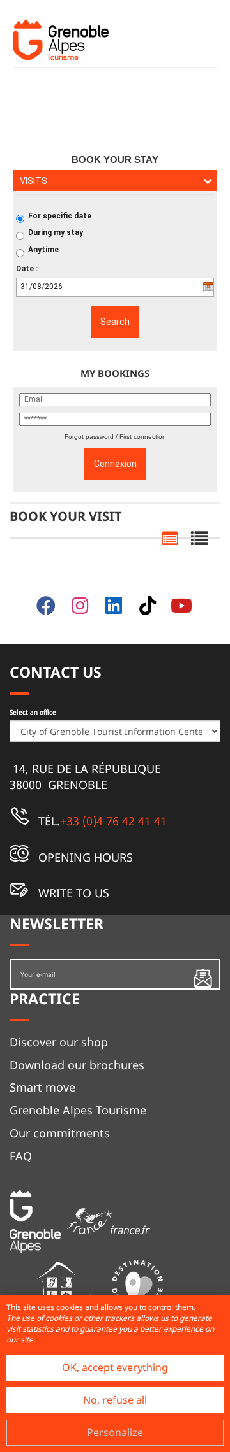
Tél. (101, 821)
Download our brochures (77, 1064)
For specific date (59, 215)
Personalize (115, 1432)
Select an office (33, 712)
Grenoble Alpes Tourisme (78, 1110)
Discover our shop (59, 1042)
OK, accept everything (115, 1367)
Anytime (43, 249)
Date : (27, 268)
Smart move (42, 1087)
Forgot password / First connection (115, 436)
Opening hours (84, 857)
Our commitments (60, 1133)
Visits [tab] (33, 181)
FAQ (21, 1156)
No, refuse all (115, 1400)
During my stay (55, 232)
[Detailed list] (170, 539)
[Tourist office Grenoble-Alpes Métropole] (61, 39)
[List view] (199, 539)
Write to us (72, 892)
